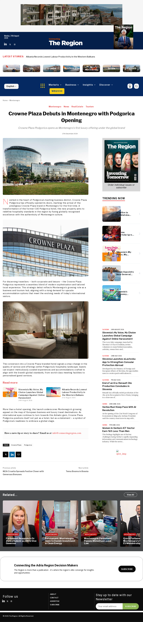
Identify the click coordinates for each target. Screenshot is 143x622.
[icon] (129, 86)
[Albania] (11, 68)
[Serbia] (111, 68)
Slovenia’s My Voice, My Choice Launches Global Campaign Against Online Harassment (119, 335)
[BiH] (31, 68)
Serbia (104, 404)
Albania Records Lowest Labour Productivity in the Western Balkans (74, 392)
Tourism (90, 106)
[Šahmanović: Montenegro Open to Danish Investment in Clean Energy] (21, 523)
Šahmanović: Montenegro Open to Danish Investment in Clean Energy (21, 541)
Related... (10, 495)
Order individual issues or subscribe (121, 186)
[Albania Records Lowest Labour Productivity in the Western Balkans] (53, 392)
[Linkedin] (5, 44)
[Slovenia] (131, 68)
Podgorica (28, 445)
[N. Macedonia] (91, 68)
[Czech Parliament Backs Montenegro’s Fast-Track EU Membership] (99, 523)
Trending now (113, 198)
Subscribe (130, 606)
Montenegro (14, 100)
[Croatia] (51, 68)
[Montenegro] (71, 68)
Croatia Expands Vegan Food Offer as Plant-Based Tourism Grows (59, 56)
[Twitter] (10, 44)
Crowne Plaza (16, 445)
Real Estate (77, 106)
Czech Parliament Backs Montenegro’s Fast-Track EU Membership (98, 541)
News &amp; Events (117, 323)
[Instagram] (14, 44)
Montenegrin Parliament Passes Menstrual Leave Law (58, 541)
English (10, 86)
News (66, 106)
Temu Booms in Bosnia (77, 471)
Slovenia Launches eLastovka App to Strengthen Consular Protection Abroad (118, 362)
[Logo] (66, 42)
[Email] (18, 454)
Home (5, 100)
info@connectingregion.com (66, 433)
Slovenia (105, 329)
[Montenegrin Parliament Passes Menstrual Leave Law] (60, 523)
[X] (5, 454)
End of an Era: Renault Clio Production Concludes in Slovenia (117, 386)
